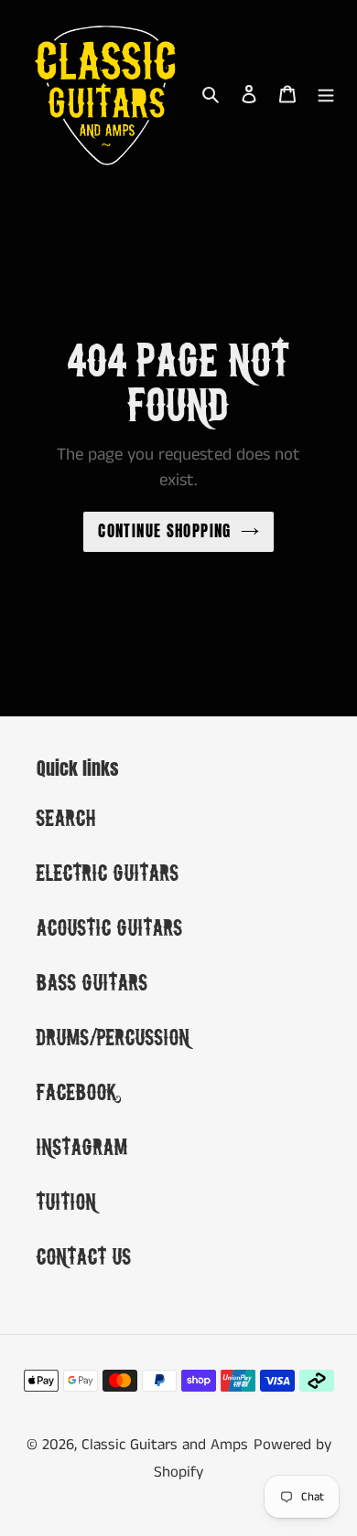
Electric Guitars (108, 872)
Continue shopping (164, 531)
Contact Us (84, 1256)
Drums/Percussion (113, 1036)
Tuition (67, 1201)
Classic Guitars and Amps (164, 1445)
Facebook (77, 1091)
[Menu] (326, 94)
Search (66, 817)
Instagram (82, 1146)
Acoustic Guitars (110, 927)
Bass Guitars (92, 982)
